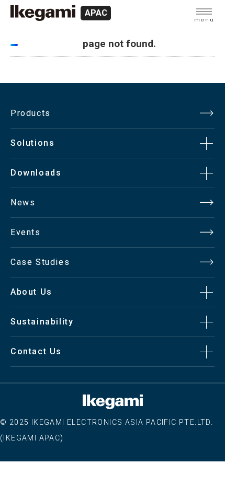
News (22, 202)
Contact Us (36, 351)
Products (30, 113)
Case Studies (40, 262)
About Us (31, 292)
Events (25, 232)
